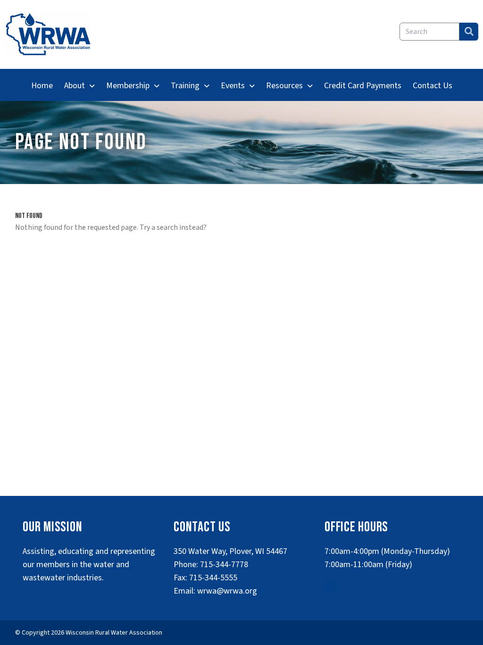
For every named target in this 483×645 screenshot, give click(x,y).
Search (468, 32)
